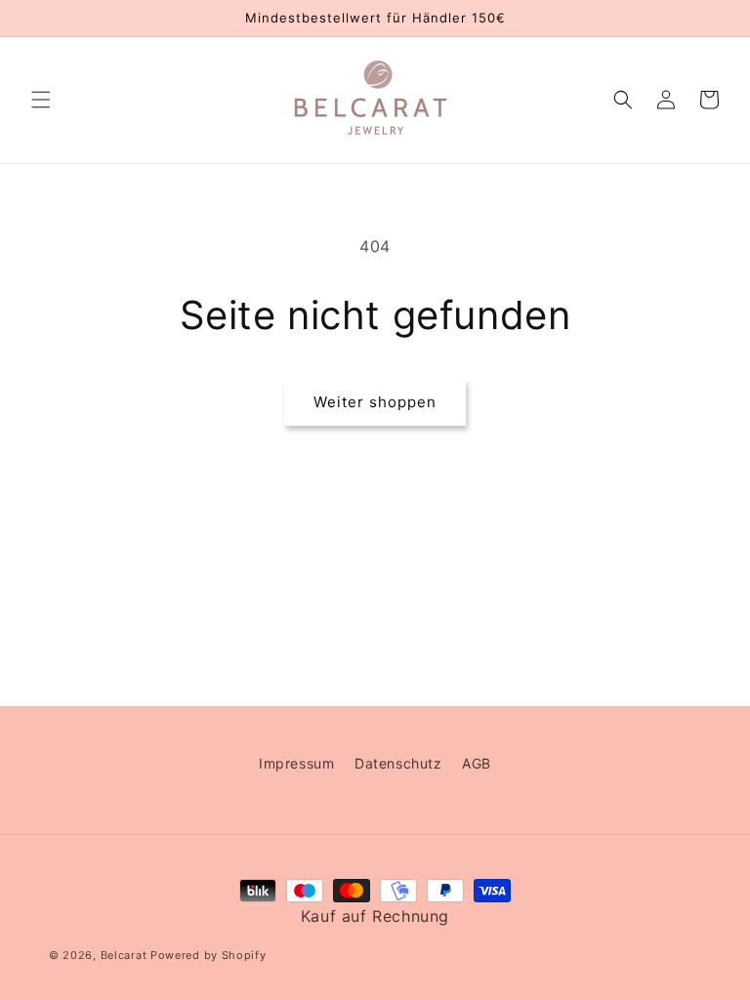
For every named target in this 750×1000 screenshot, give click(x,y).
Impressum (296, 763)
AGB (476, 763)
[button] (41, 99)
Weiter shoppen (375, 402)
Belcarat (125, 955)
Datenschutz (398, 763)
